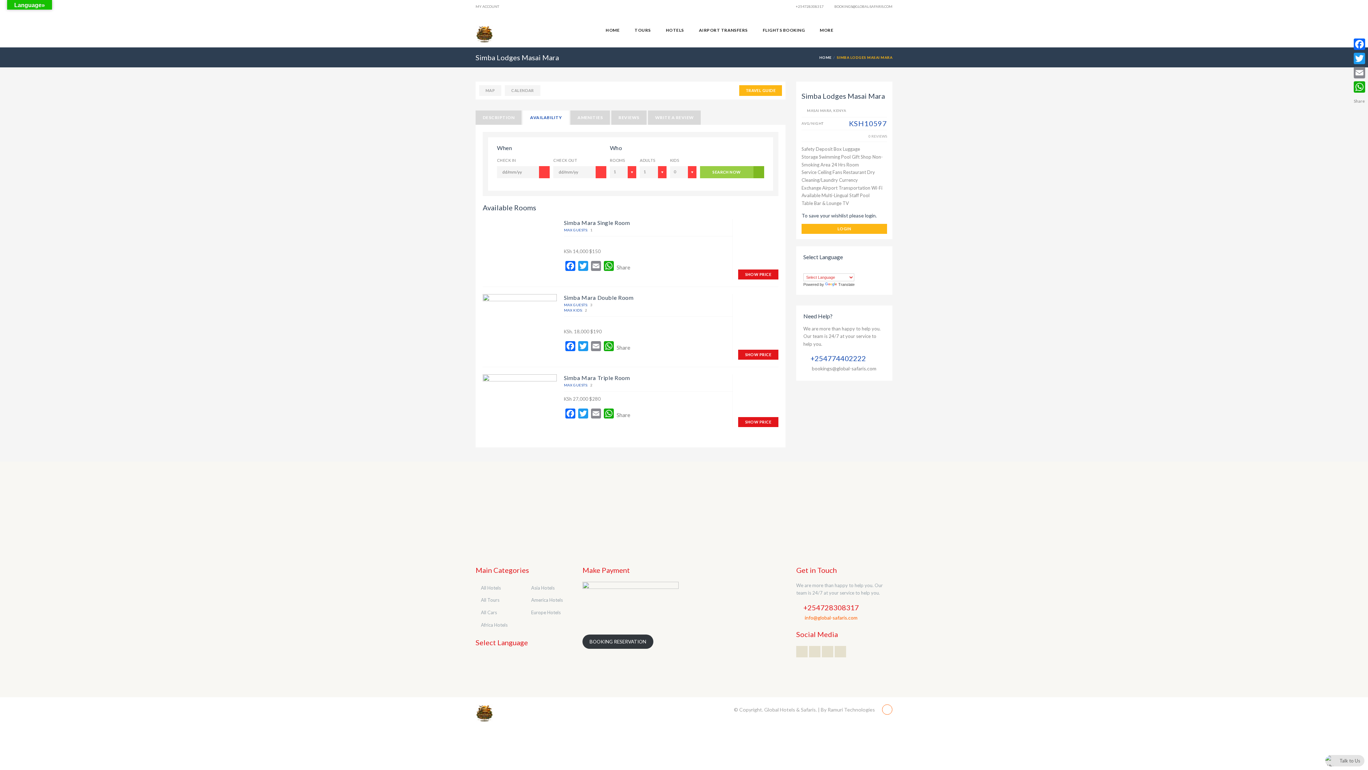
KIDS (674, 160)
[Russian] (842, 269)
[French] (828, 269)
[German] (835, 269)
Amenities (590, 117)
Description (498, 117)
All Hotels (491, 588)
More (826, 30)
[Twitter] (1359, 58)
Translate (846, 284)
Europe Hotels (546, 612)
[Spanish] (849, 269)
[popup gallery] (520, 322)
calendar (522, 90)
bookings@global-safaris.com (863, 6)
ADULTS (648, 160)
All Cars (489, 612)
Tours (642, 30)
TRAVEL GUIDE (761, 90)
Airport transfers (723, 30)
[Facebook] (1359, 44)
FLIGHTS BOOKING (784, 30)
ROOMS (617, 160)
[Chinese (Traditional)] (813, 269)
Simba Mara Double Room (599, 297)
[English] (821, 269)
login (844, 228)
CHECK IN (506, 160)
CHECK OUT (565, 160)
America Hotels (547, 600)
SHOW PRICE (758, 274)
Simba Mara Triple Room (597, 377)
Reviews (628, 117)
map (490, 90)
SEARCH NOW (726, 172)
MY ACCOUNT (487, 6)
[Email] (1359, 73)
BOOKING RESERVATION (618, 642)
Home (613, 30)
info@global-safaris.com (831, 618)
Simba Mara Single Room (597, 222)
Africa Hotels (494, 625)
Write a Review (674, 117)
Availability (546, 117)
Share (623, 267)
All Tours (490, 600)
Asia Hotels (543, 588)
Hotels (675, 30)
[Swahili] (856, 269)
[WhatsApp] (1359, 87)
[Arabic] (806, 269)
